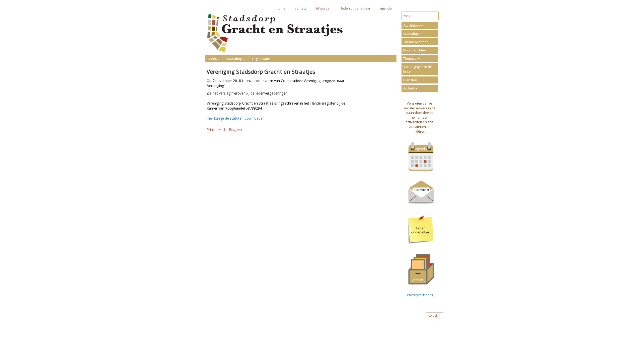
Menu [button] (212, 58)
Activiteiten (412, 25)
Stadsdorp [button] (234, 58)
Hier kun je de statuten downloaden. (236, 118)
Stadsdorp (411, 33)
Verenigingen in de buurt (417, 69)
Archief (409, 88)
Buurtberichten (414, 50)
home (281, 8)
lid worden (323, 8)
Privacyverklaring (419, 295)
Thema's (410, 58)
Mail (221, 129)
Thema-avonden (416, 42)
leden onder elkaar (355, 8)
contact (300, 8)
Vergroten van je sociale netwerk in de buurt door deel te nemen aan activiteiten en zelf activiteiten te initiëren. (419, 117)
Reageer (236, 129)
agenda (386, 8)
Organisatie (261, 58)
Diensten (410, 80)
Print (210, 129)
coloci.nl (434, 315)
